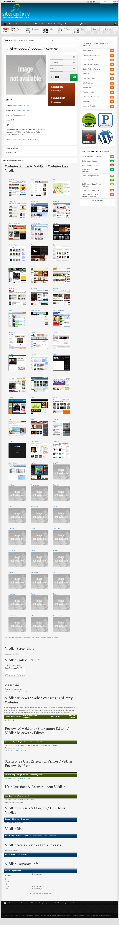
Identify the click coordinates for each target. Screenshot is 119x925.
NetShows (11, 572)
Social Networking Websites (92, 156)
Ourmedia (11, 332)
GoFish (55, 223)
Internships (72, 903)
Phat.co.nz (12, 616)
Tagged (14, 29)
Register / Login (9, 1)
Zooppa (33, 463)
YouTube (61, 29)
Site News (86, 101)
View (112, 51)
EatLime (55, 594)
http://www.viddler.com (17, 115)
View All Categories (97, 200)
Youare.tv (56, 441)
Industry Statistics (81, 24)
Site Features (88, 83)
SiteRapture (30, 915)
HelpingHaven (82, 915)
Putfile (55, 332)
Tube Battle (56, 528)
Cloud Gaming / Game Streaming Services (90, 195)
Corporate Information (91, 60)
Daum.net (56, 201)
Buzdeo (55, 550)
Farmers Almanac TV (15, 223)
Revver (10, 354)
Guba (54, 245)
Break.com (12, 201)
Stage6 (55, 354)
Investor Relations (31, 903)
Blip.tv (55, 179)
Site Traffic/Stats (89, 78)
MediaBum (34, 507)
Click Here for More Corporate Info (40, 893)
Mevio (33, 594)
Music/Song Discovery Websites (90, 170)
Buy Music (68, 24)
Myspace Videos (58, 310)
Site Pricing (87, 87)
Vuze (10, 441)
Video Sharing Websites (21, 105)
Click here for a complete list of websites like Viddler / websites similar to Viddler (31, 638)
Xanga (77, 29)
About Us (11, 903)
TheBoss (54, 745)
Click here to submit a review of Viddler (17, 778)
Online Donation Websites (91, 190)
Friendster (30, 29)
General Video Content (23, 110)
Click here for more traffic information (16, 692)
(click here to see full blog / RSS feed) (42, 835)
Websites (19, 24)
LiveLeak (11, 288)
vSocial (55, 419)
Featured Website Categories (95, 152)
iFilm (10, 267)
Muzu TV (56, 572)
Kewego (55, 267)
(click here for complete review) (15, 750)
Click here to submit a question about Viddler (19, 799)
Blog (60, 24)
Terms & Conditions (55, 903)
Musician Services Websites (92, 180)
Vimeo (10, 419)
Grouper (55, 507)
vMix (32, 419)
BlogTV (55, 463)
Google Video (13, 245)
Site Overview (88, 50)
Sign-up (108, 29)
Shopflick (11, 594)
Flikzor (33, 550)
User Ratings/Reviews (91, 64)
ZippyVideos (12, 463)
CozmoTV (11, 550)
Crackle (33, 245)
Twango (55, 376)
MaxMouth (34, 572)
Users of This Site (89, 106)
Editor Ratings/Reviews (91, 69)
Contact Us (20, 903)
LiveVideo (34, 288)
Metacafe (56, 288)
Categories (29, 24)
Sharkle (33, 354)
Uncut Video (35, 485)
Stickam (11, 376)
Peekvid (33, 332)
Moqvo (10, 310)
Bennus (33, 179)
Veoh (32, 398)
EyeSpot (11, 485)
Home (11, 24)
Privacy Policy (43, 903)
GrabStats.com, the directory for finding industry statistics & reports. (59, 915)
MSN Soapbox (35, 310)
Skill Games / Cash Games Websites (92, 185)
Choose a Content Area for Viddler (95, 44)
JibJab (33, 267)
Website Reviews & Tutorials (45, 24)
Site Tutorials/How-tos (91, 97)
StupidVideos (35, 376)
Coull (10, 507)
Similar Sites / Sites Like (92, 55)
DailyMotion (34, 201)
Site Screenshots (89, 92)
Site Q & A (86, 74)
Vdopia (10, 398)
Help (64, 903)
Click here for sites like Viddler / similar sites (21, 139)
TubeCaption (35, 616)
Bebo (46, 29)
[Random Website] (115, 24)
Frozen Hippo (35, 223)
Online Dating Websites (90, 176)
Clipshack (56, 485)
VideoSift (11, 528)
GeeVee (33, 528)
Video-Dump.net (58, 616)
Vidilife (55, 398)
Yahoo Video (35, 441)
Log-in (95, 29)
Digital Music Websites (90, 161)
